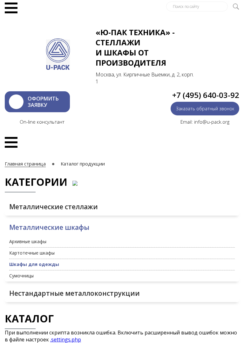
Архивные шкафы (27, 241)
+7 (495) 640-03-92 (205, 95)
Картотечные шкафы (32, 253)
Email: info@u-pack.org (204, 122)
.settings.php (65, 339)
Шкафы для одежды (34, 264)
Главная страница (25, 163)
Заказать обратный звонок (205, 109)
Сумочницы (21, 276)
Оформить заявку (43, 101)
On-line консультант (42, 122)
